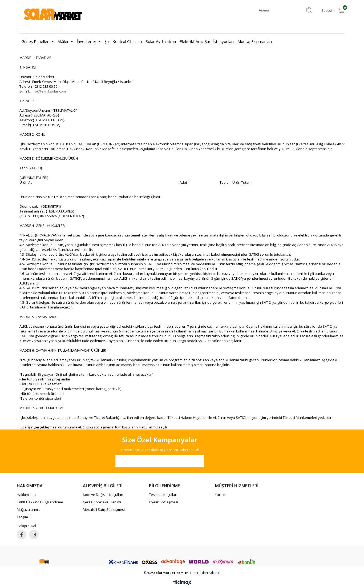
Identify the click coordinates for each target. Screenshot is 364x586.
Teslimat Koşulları (163, 494)
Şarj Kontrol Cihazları (123, 41)
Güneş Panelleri (35, 41)
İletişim (22, 517)
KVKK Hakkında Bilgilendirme (40, 502)
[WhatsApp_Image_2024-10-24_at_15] (44, 561)
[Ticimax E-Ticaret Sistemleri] (182, 583)
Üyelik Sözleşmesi (163, 502)
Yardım (220, 494)
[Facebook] (21, 534)
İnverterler (86, 41)
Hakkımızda (26, 494)
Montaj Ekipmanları (254, 41)
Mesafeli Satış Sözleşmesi (104, 509)
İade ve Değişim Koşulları (103, 494)
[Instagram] (34, 534)
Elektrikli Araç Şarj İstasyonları (207, 41)
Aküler (63, 41)
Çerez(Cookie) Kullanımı (102, 502)
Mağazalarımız (29, 509)
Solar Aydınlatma (161, 41)
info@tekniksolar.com (48, 91)
